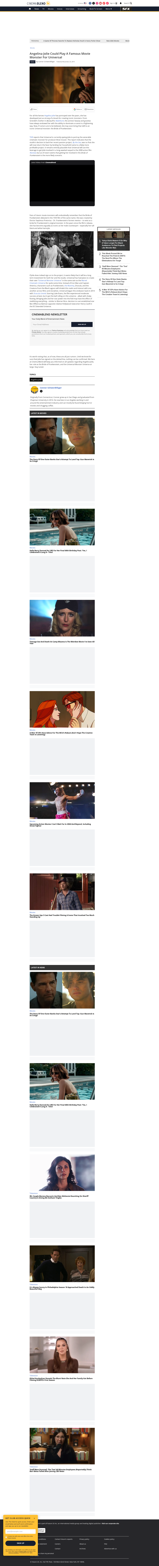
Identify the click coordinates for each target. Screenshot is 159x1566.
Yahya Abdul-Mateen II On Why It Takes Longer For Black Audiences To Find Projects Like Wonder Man (114, 244)
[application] (62, 183)
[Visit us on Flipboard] (104, 3)
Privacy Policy (23, 1551)
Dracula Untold (40, 293)
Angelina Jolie (49, 115)
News (37, 9)
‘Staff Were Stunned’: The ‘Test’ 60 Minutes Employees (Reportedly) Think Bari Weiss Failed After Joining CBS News (114, 269)
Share (35, 109)
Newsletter (90, 109)
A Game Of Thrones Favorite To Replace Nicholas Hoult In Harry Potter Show (71, 41)
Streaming (82, 9)
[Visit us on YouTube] (100, 3)
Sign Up (20, 1543)
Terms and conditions (38, 1539)
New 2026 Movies (112, 41)
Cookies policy (109, 1539)
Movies (51, 9)
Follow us (79, 109)
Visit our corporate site (110, 1523)
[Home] (30, 8)
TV (43, 9)
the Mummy (69, 285)
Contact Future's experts (63, 1539)
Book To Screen (96, 9)
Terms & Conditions (13, 1552)
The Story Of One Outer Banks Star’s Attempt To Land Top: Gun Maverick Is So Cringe (114, 281)
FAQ (105, 1544)
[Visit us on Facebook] (90, 3)
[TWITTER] (42, 391)
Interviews (70, 9)
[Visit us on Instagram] (97, 3)
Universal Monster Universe (50, 280)
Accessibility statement (38, 1544)
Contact (57, 1549)
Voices (59, 9)
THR (31, 137)
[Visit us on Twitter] (93, 3)
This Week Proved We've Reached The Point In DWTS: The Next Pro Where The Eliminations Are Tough (114, 257)
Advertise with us (110, 1549)
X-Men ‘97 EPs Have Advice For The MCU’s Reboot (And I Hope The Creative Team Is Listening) (115, 292)
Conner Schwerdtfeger (46, 62)
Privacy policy (84, 1539)
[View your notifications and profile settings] (121, 3)
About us (83, 1544)
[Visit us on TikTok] (107, 3)
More (108, 9)
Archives (83, 1549)
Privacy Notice (36, 332)
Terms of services (57, 330)
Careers (57, 1544)
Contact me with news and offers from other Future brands (20, 1537)
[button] (128, 3)
